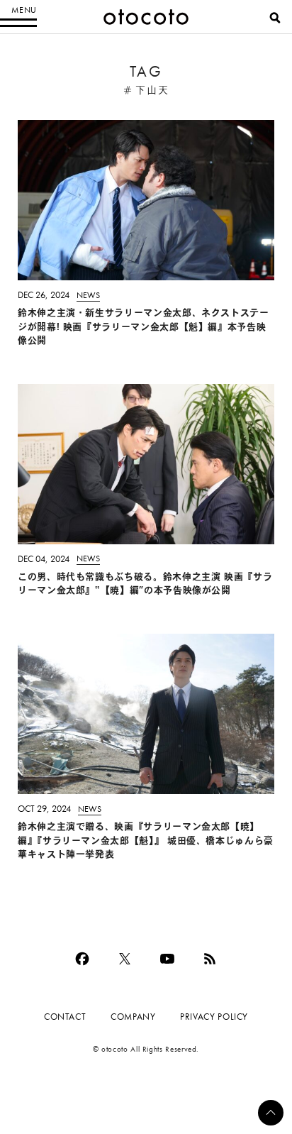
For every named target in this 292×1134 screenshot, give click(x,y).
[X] (125, 959)
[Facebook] (82, 959)
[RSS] (210, 959)
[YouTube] (167, 959)
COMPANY (133, 1017)
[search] (275, 18)
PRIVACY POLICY (214, 1017)
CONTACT (65, 1017)
